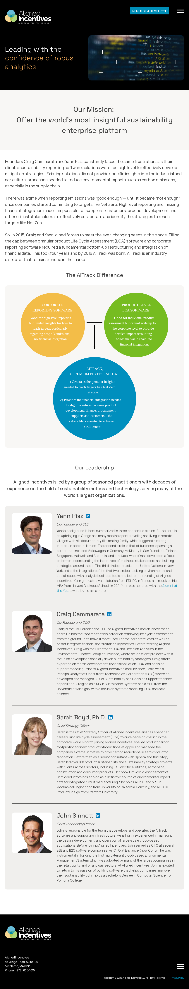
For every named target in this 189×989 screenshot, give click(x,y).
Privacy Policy (177, 977)
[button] (149, 10)
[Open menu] (180, 11)
